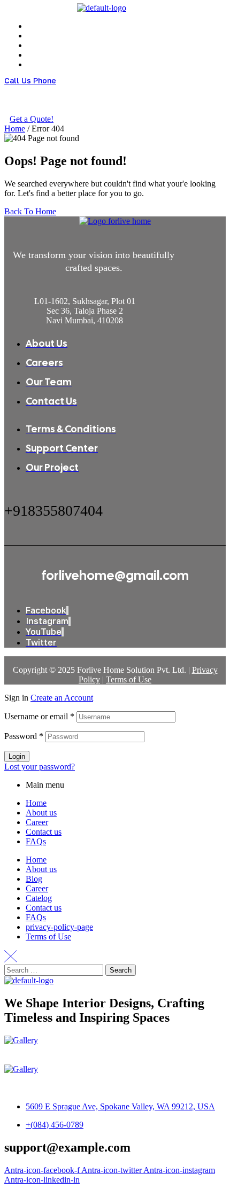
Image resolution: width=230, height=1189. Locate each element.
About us (41, 812)
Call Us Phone (30, 80)
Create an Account (61, 697)
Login (17, 756)
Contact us (44, 831)
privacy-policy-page (59, 926)
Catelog (39, 898)
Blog (34, 878)
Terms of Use (128, 679)
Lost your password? (39, 766)
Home (14, 128)
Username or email (39, 716)
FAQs (36, 841)
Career (37, 822)
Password (23, 736)
